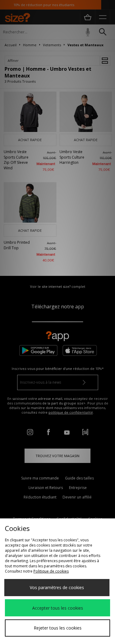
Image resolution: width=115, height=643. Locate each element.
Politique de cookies (51, 571)
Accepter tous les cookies (57, 608)
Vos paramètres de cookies (57, 587)
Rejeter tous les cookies (58, 628)
